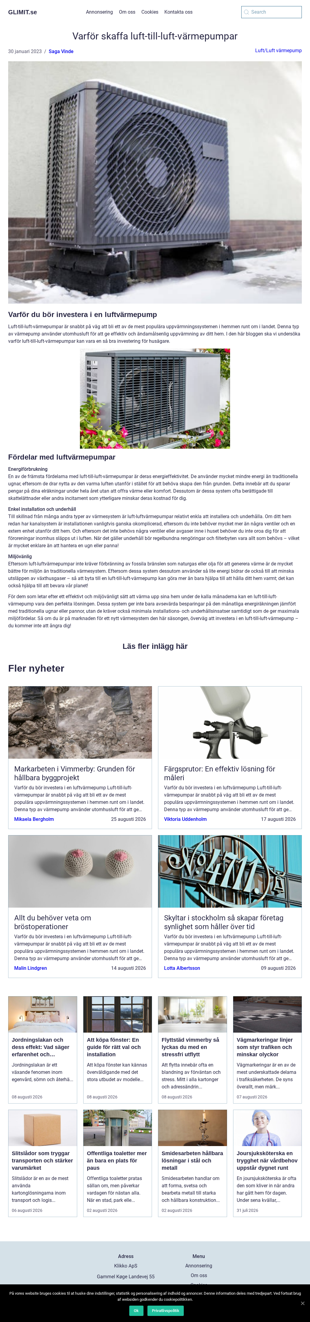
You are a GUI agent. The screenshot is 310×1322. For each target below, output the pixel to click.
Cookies (149, 12)
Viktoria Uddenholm (185, 819)
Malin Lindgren (30, 968)
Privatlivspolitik (165, 1310)
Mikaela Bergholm (34, 819)
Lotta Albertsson (182, 968)
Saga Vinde (61, 51)
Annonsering (99, 12)
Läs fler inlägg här (155, 646)
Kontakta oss (178, 12)
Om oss (127, 12)
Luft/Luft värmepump (278, 50)
